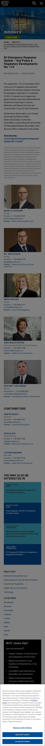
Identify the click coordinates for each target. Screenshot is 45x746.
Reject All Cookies (22, 735)
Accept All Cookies (22, 741)
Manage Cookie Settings (22, 728)
